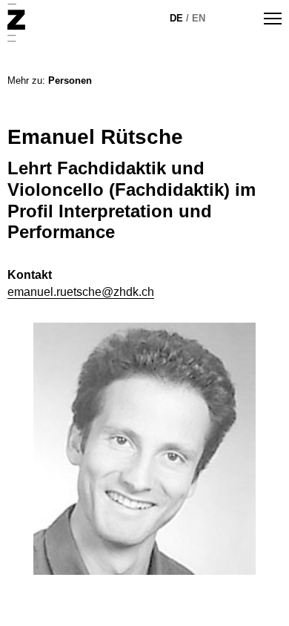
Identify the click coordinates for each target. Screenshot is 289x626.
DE (176, 18)
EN (198, 18)
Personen (70, 80)
